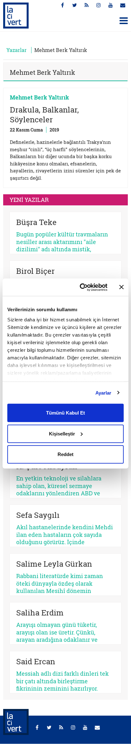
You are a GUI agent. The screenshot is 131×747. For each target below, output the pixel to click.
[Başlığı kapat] (121, 287)
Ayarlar (103, 392)
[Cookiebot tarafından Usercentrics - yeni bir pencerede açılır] (81, 287)
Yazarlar (16, 50)
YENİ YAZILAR (29, 199)
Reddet (65, 454)
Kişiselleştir (62, 433)
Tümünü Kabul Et (65, 412)
